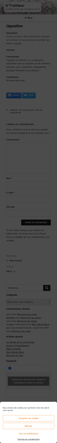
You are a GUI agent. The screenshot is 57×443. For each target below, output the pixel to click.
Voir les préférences (28, 433)
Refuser (28, 426)
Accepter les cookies (28, 418)
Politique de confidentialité (28, 439)
